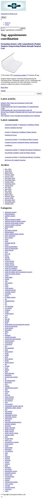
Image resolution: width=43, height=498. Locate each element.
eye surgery (8, 308)
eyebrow (7, 310)
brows (7, 255)
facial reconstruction (11, 326)
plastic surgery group (11, 433)
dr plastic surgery (10, 297)
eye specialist (9, 306)
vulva (6, 491)
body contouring (10, 236)
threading (8, 467)
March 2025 (8, 173)
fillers (6, 332)
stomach (7, 456)
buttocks (7, 259)
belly (6, 228)
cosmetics (8, 294)
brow (6, 252)
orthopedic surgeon (11, 415)
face (6, 317)
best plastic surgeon (11, 230)
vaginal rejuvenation (11, 482)
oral (6, 409)
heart (6, 357)
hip (6, 364)
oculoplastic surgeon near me (14, 406)
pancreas (7, 420)
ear (6, 299)
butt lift (7, 257)
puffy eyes (8, 440)
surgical (7, 464)
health (7, 355)
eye (6, 304)
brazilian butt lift (10, 243)
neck (6, 393)
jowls (6, 368)
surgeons (7, 460)
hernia (7, 361)
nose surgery (9, 404)
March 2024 (8, 194)
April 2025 (8, 171)
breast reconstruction (11, 248)
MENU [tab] (3, 17)
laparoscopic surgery (11, 377)
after (6, 217)
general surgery (9, 341)
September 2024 (10, 184)
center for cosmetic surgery (13, 270)
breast (6, 245)
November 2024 (10, 180)
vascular (7, 485)
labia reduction (9, 373)
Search (22, 28)
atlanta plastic (9, 227)
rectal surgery (9, 444)
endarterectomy (9, 301)
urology (7, 480)
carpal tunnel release (11, 266)
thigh (6, 466)
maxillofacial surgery (11, 388)
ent (6, 303)
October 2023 (9, 203)
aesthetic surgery (10, 216)
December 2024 (10, 178)
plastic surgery (9, 431)
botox (6, 239)
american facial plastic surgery (14, 223)
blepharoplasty (9, 232)
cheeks (7, 279)
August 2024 (9, 185)
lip (5, 379)
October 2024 (9, 182)
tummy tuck (8, 475)
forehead (7, 335)
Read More (4, 87)
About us (7, 23)
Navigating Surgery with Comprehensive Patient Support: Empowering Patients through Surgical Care (21, 46)
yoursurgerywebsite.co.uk (9, 14)
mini (6, 389)
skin (6, 455)
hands (6, 353)
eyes (6, 315)
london (7, 386)
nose (6, 402)
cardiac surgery (9, 265)
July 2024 (8, 187)
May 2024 (8, 191)
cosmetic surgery (10, 292)
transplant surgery (10, 473)
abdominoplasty (10, 214)
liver (6, 384)
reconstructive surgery (12, 442)
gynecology (8, 344)
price (6, 437)
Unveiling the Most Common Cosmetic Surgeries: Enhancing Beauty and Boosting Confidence (21, 142)
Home (3, 30)
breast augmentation (11, 246)
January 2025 (9, 176)
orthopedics (8, 418)
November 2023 (10, 202)
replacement (8, 447)
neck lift (7, 395)
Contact (7, 24)
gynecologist (9, 342)
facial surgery (9, 328)
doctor (7, 295)
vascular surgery (10, 487)
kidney (7, 370)
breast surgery (9, 250)
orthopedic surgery (11, 417)
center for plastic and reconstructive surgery (18, 272)
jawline (7, 366)
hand (6, 350)
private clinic (9, 438)
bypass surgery (9, 261)
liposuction (8, 382)
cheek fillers (8, 277)
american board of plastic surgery (15, 221)
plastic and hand (10, 427)
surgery (7, 462)
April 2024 (8, 193)
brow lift (7, 254)
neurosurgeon (9, 399)
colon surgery (9, 288)
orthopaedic (8, 413)
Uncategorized (9, 476)
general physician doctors (13, 339)
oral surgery (8, 411)
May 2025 (8, 169)
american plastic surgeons (13, 225)
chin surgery (9, 283)
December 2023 (10, 200)
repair (6, 446)
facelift (7, 321)
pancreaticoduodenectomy (13, 422)
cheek (6, 275)
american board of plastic (13, 219)
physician (8, 426)
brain (6, 241)
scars (6, 453)
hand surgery (9, 351)
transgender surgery (11, 471)
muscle (7, 391)
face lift (7, 319)
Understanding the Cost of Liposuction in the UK (16, 110)
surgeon (7, 458)
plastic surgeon (9, 429)
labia (6, 371)
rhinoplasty (8, 449)
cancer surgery (9, 263)
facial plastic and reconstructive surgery (17, 324)
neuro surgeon (9, 397)
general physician (10, 337)
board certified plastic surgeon (14, 234)
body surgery (9, 237)
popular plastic (9, 435)
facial (6, 322)
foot (6, 333)
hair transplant (9, 348)
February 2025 (9, 175)
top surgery (8, 469)
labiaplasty (8, 375)
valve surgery (9, 484)
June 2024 (8, 189)
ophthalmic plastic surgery (13, 408)
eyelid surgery (9, 313)
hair (6, 346)
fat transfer (8, 330)
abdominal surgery (10, 212)
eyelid (7, 312)
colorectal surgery (10, 290)
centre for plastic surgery (12, 274)
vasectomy (8, 489)
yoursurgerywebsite (20, 75)
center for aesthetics (11, 268)
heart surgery (9, 359)
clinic (6, 284)
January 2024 (9, 198)
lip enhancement (10, 380)
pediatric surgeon (10, 424)
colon (6, 286)
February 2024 (9, 196)
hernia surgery (9, 362)
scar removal (9, 451)
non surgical (8, 400)
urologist (7, 478)
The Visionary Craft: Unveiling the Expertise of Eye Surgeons (20, 115)
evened (7, 132)
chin (6, 281)
